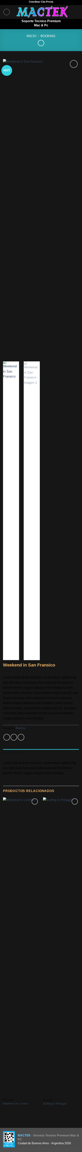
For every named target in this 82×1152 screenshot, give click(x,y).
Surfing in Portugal (54, 1103)
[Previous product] (41, 43)
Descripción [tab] (12, 753)
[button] (6, 12)
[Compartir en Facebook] (14, 737)
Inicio (31, 36)
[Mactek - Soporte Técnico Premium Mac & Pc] (43, 12)
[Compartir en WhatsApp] (6, 737)
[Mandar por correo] (21, 737)
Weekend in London (15, 1103)
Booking (48, 36)
